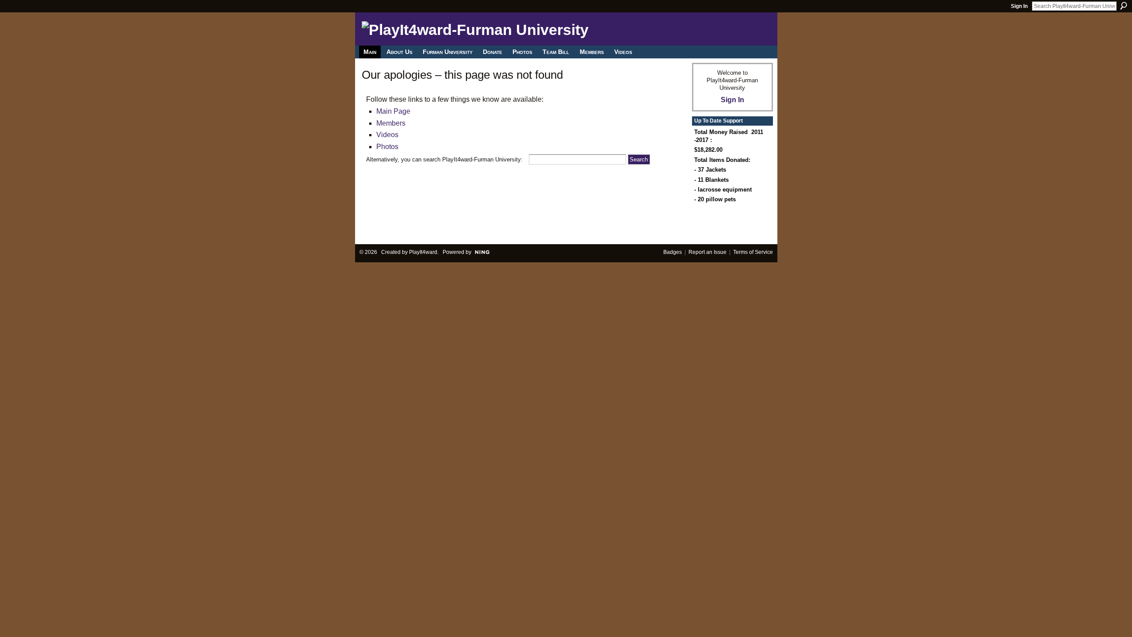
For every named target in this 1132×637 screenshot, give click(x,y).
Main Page (393, 111)
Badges (672, 252)
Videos (387, 134)
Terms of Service (753, 252)
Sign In (1019, 6)
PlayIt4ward (423, 252)
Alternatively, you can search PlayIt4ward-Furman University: (444, 159)
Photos (387, 146)
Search (1123, 6)
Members (390, 123)
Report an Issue (707, 252)
